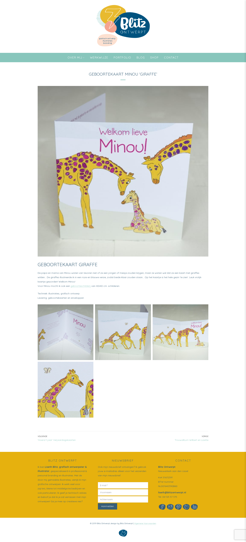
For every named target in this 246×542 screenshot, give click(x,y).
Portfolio (122, 57)
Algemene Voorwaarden (145, 523)
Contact (171, 57)
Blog (141, 57)
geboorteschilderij (81, 285)
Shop (154, 57)
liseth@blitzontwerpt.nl (172, 492)
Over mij (75, 57)
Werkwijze (99, 57)
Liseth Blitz (51, 466)
